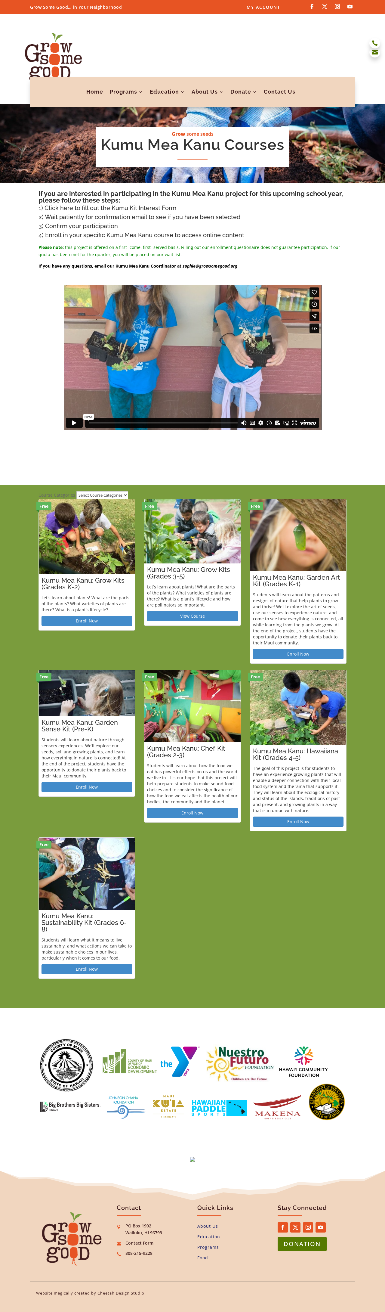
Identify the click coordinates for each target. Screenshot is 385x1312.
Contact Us (279, 91)
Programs (123, 91)
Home (94, 91)
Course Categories (56, 495)
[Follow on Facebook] (312, 7)
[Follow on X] (324, 7)
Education (164, 91)
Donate (240, 91)
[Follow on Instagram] (337, 7)
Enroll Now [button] (87, 621)
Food (202, 1258)
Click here (59, 208)
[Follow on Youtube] (350, 7)
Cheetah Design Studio (120, 1293)
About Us (205, 91)
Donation (302, 1244)
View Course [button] (192, 616)
